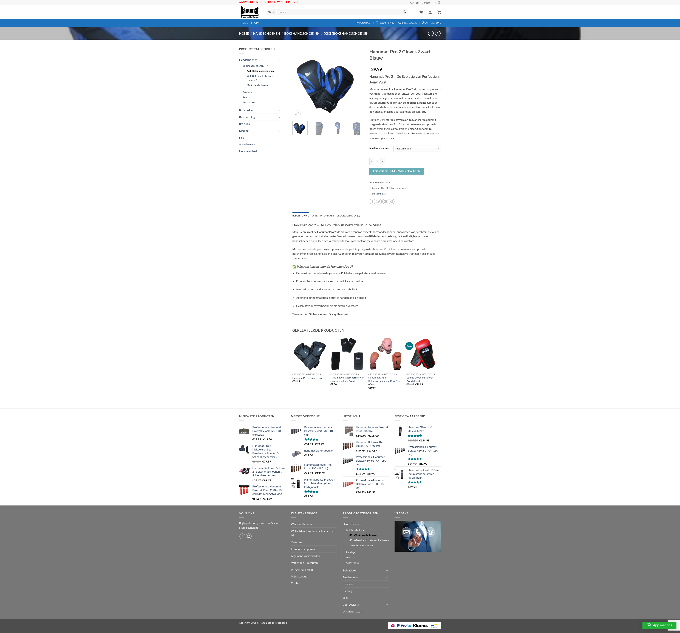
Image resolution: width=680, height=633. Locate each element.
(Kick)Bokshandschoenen (346, 33)
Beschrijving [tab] (300, 215)
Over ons (415, 2)
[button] (430, 12)
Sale (241, 137)
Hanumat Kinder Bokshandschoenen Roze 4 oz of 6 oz (384, 381)
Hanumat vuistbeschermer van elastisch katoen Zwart (347, 379)
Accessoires (249, 102)
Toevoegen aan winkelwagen (397, 171)
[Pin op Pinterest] (392, 201)
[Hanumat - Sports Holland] (249, 12)
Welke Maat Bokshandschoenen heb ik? (313, 533)
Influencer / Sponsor (303, 549)
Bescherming (247, 117)
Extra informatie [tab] (323, 215)
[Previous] (298, 82)
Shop (254, 22)
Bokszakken (246, 110)
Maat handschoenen (379, 148)
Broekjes (244, 123)
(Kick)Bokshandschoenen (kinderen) (259, 78)
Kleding (243, 130)
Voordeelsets (247, 144)
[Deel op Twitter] (379, 201)
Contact (426, 2)
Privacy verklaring (302, 569)
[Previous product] (437, 33)
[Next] (358, 82)
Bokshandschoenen (302, 33)
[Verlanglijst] (421, 12)
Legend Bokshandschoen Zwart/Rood (419, 379)
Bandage (247, 92)
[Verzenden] (405, 12)
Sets (244, 97)
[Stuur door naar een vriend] (385, 201)
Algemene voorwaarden (305, 555)
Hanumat (381, 193)
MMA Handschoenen (257, 85)
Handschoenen (266, 33)
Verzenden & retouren (304, 562)
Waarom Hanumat (302, 524)
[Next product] (431, 33)
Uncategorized (248, 151)
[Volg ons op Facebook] (436, 2)
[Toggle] (279, 60)
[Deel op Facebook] (372, 201)
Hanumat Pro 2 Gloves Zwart (308, 377)
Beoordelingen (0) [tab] (348, 215)
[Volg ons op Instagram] (439, 2)
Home (244, 22)
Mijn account (299, 576)
